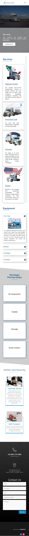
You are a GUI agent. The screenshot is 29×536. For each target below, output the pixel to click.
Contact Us (9, 44)
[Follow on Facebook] (21, 534)
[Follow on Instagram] (24, 534)
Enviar (22, 512)
